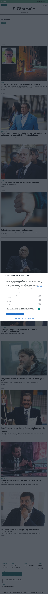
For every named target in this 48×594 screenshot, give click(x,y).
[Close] (45, 276)
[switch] (39, 295)
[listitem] (24, 293)
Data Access (24, 318)
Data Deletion (17, 318)
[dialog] (24, 297)
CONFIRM (15, 313)
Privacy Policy (31, 318)
